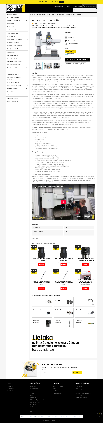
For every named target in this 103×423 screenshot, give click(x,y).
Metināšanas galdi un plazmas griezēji (17, 68)
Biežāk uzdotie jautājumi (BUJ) (37, 400)
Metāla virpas (10, 23)
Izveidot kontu (56, 391)
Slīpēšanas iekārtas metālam (14, 39)
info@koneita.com (84, 395)
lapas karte (33, 404)
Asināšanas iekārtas (12, 55)
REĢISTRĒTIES (77, 372)
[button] (77, 59)
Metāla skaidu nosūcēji (13, 82)
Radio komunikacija (12, 95)
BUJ (84, 63)
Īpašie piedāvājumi (12, 14)
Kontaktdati (33, 397)
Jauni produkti (10, 388)
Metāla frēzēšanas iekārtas (14, 27)
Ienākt (80, 6)
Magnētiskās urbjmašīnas (13, 42)
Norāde (66, 31)
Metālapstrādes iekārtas (13, 20)
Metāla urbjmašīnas (12, 30)
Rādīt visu (35, 239)
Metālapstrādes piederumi (14, 85)
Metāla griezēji (11, 52)
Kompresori (10, 71)
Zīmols (66, 48)
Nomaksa (77, 63)
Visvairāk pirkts (11, 391)
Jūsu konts (56, 383)
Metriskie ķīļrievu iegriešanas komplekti (14, 78)
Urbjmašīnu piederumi (13, 33)
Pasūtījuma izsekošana (59, 386)
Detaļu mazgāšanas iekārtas (14, 61)
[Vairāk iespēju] (99, 414)
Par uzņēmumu (34, 388)
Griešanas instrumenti (12, 88)
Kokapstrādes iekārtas (13, 17)
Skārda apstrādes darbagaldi (14, 46)
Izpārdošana (10, 386)
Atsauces (32, 393)
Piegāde (69, 63)
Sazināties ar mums (35, 402)
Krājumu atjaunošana (12, 98)
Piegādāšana (33, 386)
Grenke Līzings (33, 395)
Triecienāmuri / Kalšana (13, 74)
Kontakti (75, 6)
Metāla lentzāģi (11, 36)
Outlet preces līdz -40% (13, 101)
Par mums (32, 391)
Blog (31, 411)
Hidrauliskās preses (12, 58)
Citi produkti (10, 92)
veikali (31, 407)
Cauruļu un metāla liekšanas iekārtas (16, 49)
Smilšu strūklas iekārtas (13, 65)
